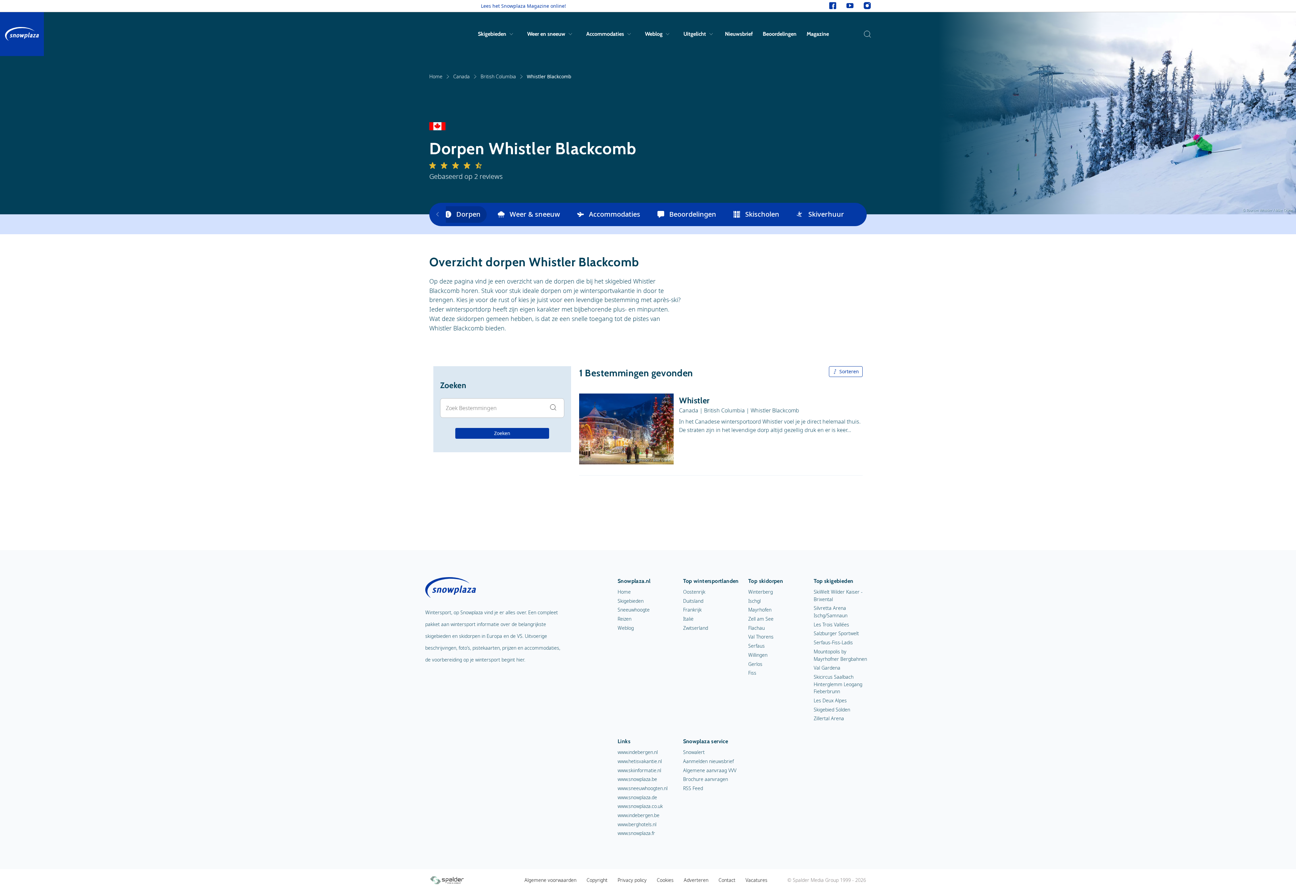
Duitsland (693, 601)
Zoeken (502, 433)
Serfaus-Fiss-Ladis (833, 642)
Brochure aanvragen (705, 779)
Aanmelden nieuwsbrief (708, 761)
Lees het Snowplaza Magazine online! (523, 6)
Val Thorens (761, 636)
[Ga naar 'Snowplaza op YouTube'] (850, 5)
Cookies (665, 880)
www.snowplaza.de (637, 797)
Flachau (756, 628)
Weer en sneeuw (546, 34)
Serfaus (756, 646)
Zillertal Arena (829, 718)
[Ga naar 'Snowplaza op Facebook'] (832, 5)
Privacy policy (632, 880)
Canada (461, 76)
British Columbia (498, 76)
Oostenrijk (694, 592)
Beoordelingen (779, 34)
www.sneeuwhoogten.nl (643, 788)
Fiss (752, 673)
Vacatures (756, 880)
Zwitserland (695, 628)
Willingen (757, 655)
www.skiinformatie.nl (639, 770)
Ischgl (754, 601)
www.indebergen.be (638, 815)
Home (435, 76)
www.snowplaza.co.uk (640, 806)
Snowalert (694, 752)
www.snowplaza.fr (636, 833)
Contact (727, 880)
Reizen (624, 619)
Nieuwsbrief (739, 34)
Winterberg (760, 592)
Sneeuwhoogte (634, 609)
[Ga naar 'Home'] (22, 34)
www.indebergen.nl (638, 752)
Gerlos (755, 664)
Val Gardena (827, 668)
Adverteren (696, 880)
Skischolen (762, 214)
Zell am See (761, 619)
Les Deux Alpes (830, 700)
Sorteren (849, 371)
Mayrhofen (760, 609)
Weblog (654, 34)
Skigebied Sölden (832, 709)
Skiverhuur (826, 214)
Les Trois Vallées (831, 624)
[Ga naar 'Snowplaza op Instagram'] (867, 5)
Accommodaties (605, 34)
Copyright (597, 880)
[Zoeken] (866, 34)
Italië (688, 619)
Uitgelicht (694, 34)
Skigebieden (492, 34)
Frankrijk (692, 609)
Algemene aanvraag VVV (709, 770)
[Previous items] (437, 214)
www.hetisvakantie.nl (640, 761)
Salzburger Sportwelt (836, 633)
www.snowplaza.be (637, 779)
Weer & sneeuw (535, 214)
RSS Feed (693, 788)
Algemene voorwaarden (550, 880)
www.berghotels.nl (637, 824)
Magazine (818, 34)
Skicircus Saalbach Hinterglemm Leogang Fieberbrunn (838, 684)
